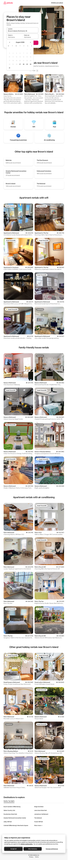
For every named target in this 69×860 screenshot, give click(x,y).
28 (23, 64)
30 (30, 64)
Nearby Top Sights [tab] (9, 801)
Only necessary (32, 849)
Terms (37, 857)
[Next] (37, 70)
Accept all (13, 849)
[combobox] (22, 31)
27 (20, 64)
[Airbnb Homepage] (8, 3)
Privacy (31, 857)
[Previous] (30, 70)
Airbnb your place (57, 3)
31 (9, 68)
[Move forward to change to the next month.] (30, 42)
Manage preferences (52, 849)
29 (27, 64)
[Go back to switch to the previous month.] (9, 42)
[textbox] (14, 37)
